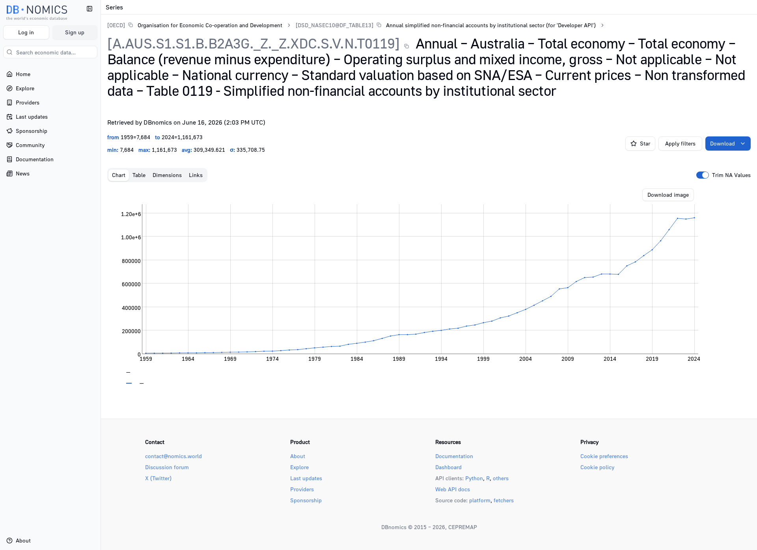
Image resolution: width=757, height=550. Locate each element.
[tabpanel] (429, 286)
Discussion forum (167, 467)
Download (722, 143)
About (297, 456)
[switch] (702, 175)
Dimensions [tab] (167, 175)
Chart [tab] (118, 175)
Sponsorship (306, 500)
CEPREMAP (462, 527)
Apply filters (680, 143)
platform (479, 500)
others (501, 478)
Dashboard (448, 467)
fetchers (504, 500)
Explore (299, 467)
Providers (302, 489)
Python (474, 478)
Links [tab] (196, 175)
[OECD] (116, 25)
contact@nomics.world (173, 456)
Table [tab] (138, 175)
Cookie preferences (604, 456)
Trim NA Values (731, 175)
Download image (668, 194)
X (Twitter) (158, 478)
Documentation (454, 456)
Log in (26, 32)
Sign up (74, 32)
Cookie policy (597, 467)
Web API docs (452, 489)
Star (645, 143)
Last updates (306, 478)
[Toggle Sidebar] (100, 275)
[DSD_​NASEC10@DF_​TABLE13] (334, 25)
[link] (194, 25)
